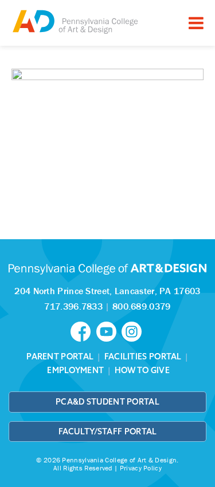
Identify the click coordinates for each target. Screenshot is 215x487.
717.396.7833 (73, 306)
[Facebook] (83, 331)
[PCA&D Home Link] (74, 21)
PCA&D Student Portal (107, 402)
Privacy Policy (141, 468)
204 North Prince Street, (107, 290)
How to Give (142, 370)
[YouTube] (109, 331)
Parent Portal (59, 356)
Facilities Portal (143, 356)
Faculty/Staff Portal (107, 431)
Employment (75, 370)
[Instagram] (133, 331)
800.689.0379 (141, 306)
